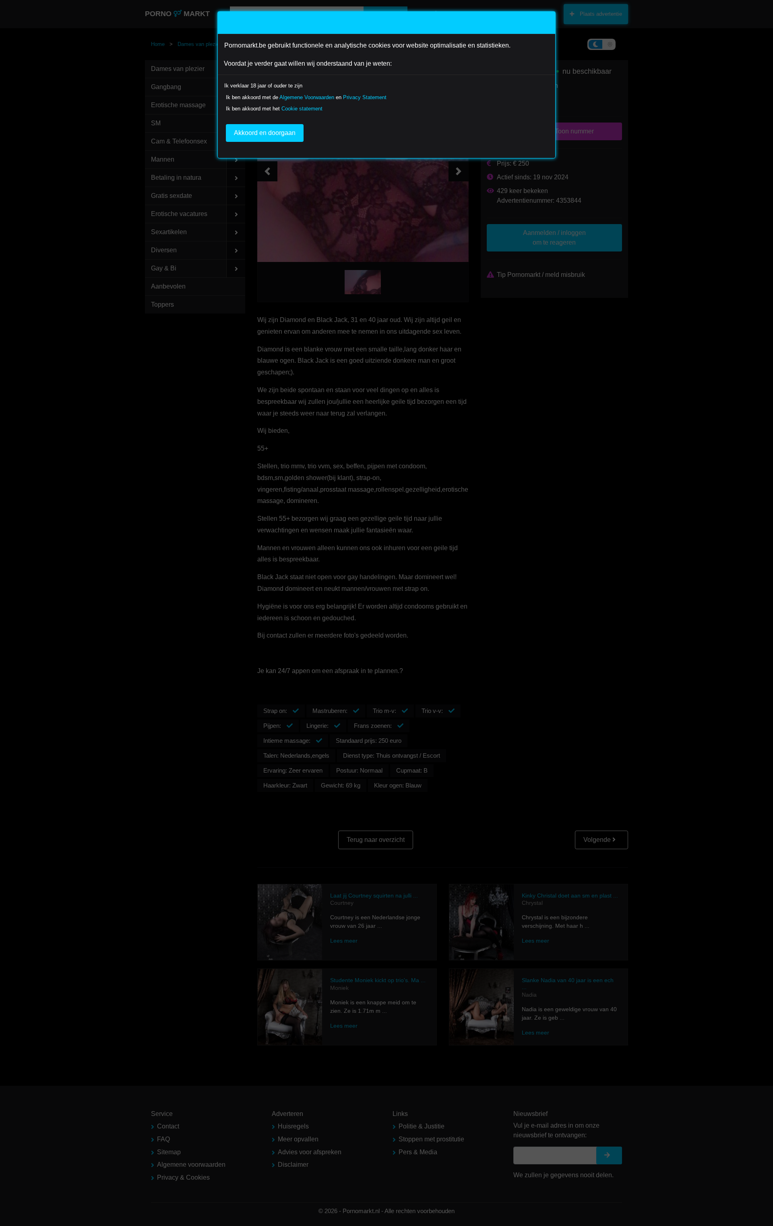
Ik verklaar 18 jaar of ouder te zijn (263, 86)
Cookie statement (301, 109)
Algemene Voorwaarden (306, 97)
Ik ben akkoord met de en (306, 97)
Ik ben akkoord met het (274, 109)
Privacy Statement (364, 97)
